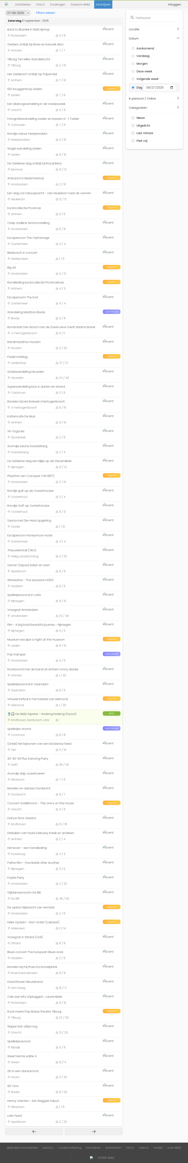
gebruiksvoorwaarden (22, 1148)
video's (144, 1148)
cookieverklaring (69, 1148)
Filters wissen (45, 13)
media (158, 1148)
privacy (48, 1148)
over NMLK (174, 1148)
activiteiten (113, 1148)
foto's (130, 1148)
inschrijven (93, 1148)
